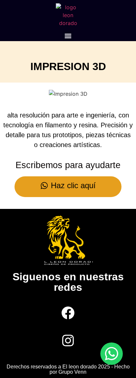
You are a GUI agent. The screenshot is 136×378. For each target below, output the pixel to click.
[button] (68, 35)
